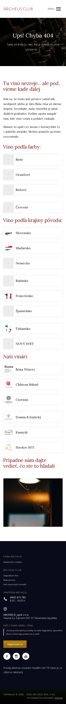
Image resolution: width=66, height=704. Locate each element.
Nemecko (23, 263)
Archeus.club (18, 9)
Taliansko (23, 329)
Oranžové (23, 175)
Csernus (22, 400)
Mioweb (58, 698)
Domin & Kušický (28, 417)
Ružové (21, 190)
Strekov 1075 (25, 447)
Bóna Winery (25, 369)
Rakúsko (22, 281)
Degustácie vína (10, 575)
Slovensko (23, 233)
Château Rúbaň (27, 384)
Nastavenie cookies (12, 562)
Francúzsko (24, 296)
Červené (22, 207)
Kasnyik (22, 432)
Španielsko (24, 311)
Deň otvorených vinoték (14, 584)
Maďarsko (23, 248)
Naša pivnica (9, 580)
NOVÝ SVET (25, 344)
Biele (19, 159)
